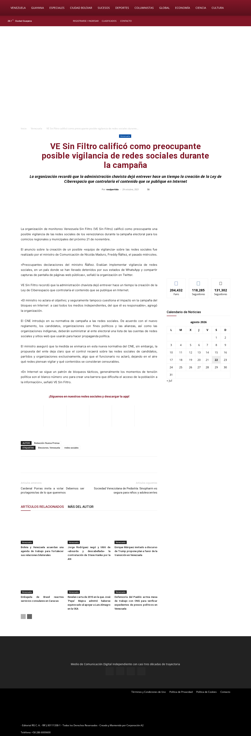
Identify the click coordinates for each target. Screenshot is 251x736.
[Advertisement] (125, 95)
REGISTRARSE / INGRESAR (86, 20)
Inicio (23, 128)
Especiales (57, 8)
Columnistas (144, 8)
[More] (208, 198)
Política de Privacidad (181, 692)
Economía (182, 8)
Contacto (126, 20)
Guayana (37, 8)
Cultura (218, 8)
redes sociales (71, 447)
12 (190, 352)
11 (180, 352)
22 (216, 360)
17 (171, 360)
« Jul (169, 380)
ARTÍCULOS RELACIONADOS (42, 507)
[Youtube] (244, 21)
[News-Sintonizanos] (196, 269)
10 (171, 352)
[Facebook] (225, 21)
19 (190, 360)
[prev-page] (23, 616)
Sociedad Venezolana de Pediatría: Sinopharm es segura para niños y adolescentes (125, 490)
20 (199, 360)
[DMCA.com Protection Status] (174, 725)
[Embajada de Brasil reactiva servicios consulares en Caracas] (42, 579)
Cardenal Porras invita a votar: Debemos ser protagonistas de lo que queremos (52, 490)
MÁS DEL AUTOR (81, 507)
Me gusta (176, 281)
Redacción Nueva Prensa (46, 442)
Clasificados (109, 20)
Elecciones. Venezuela (49, 447)
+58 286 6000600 (41, 732)
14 (207, 352)
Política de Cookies (206, 692)
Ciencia (201, 8)
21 (207, 360)
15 (216, 352)
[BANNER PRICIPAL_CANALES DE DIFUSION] (125, 48)
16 (225, 352)
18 (180, 360)
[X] (238, 21)
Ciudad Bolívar (81, 8)
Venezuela (18, 8)
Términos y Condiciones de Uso (148, 692)
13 (199, 352)
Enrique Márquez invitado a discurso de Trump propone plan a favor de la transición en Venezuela (136, 551)
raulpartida (112, 189)
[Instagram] (231, 21)
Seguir (198, 281)
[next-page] (29, 616)
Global (164, 8)
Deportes (122, 8)
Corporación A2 (135, 725)
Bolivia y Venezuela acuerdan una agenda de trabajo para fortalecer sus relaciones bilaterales (42, 551)
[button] (242, 8)
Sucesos (104, 8)
